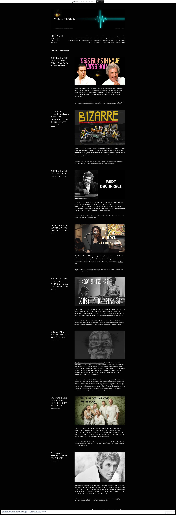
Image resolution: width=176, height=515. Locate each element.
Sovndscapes (89, 42)
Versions (105, 269)
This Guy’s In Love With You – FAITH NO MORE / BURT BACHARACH (59, 401)
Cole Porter (91, 383)
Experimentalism (98, 38)
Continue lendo (79, 96)
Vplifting (93, 443)
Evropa (109, 36)
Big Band (95, 161)
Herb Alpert (105, 103)
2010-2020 (83, 441)
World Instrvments (120, 42)
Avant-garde (117, 36)
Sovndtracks (97, 42)
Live (95, 269)
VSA (76, 163)
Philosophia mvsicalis (108, 42)
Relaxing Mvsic (99, 269)
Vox (75, 103)
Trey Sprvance (120, 161)
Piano (91, 499)
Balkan (123, 36)
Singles (84, 443)
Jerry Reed (120, 385)
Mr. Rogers (82, 388)
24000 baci (78, 381)
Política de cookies (38, 512)
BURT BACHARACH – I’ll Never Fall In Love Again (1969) (59, 173)
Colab (84, 320)
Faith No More (93, 103)
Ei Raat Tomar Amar (119, 383)
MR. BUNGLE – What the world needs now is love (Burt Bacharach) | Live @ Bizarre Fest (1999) (60, 116)
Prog (116, 40)
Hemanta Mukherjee (99, 385)
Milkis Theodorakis (120, 386)
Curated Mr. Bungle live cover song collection (104, 383)
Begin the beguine (103, 381)
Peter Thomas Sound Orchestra (96, 388)
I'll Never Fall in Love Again (104, 322)
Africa (87, 36)
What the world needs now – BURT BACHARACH (59, 455)
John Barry (79, 386)
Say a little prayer (106, 324)
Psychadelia (122, 40)
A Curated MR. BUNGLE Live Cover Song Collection (59, 334)
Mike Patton (104, 102)
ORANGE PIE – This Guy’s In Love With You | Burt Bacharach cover (60, 229)
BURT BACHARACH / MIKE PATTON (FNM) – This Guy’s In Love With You (59, 62)
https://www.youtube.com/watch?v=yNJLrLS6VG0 (89, 206)
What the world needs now (109, 163)
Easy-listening (104, 441)
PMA (94, 499)
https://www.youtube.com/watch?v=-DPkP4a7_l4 (103, 434)
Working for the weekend (106, 390)
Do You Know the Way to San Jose (90, 322)
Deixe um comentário (55, 124)
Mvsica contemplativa (74, 40)
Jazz (120, 38)
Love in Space (97, 386)
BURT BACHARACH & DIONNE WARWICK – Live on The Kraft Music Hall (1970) (60, 283)
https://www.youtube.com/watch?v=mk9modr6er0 (89, 362)
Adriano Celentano (86, 381)
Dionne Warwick (78, 322)
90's (90, 102)
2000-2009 (83, 102)
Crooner (96, 102)
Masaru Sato (108, 386)
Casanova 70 (77, 383)
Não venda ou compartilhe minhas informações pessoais (114, 509)
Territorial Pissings (108, 388)
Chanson (85, 215)
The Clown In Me (117, 388)
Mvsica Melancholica (87, 40)
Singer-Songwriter (121, 102)
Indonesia (88, 269)
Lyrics (100, 102)
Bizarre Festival (86, 163)
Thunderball (77, 390)
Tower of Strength (84, 390)
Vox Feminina (111, 269)
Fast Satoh (77, 385)
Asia (103, 36)
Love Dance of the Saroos (88, 386)
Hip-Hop (107, 38)
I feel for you (107, 385)
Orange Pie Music (84, 271)
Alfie (116, 320)
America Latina (95, 36)
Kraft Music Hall (115, 322)
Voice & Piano (95, 320)
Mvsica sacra (97, 40)
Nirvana (87, 388)
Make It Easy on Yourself (96, 324)
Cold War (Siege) (84, 383)
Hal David (99, 103)
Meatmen (114, 386)
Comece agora (100, 1)
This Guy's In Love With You (114, 103)
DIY (91, 38)
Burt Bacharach (86, 103)
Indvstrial (114, 38)
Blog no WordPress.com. (96, 509)
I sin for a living (113, 385)
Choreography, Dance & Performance (78, 38)
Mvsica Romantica (112, 102)
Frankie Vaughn (83, 385)
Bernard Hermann (112, 381)
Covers (92, 102)
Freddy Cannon (90, 385)
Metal (124, 38)
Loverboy (103, 386)
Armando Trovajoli (95, 381)
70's (81, 320)
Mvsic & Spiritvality (108, 40)
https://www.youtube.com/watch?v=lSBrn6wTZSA (89, 485)
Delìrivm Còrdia (57, 37)
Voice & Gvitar (111, 499)
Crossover (86, 380)
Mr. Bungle (100, 163)
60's (87, 102)
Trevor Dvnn (113, 161)
